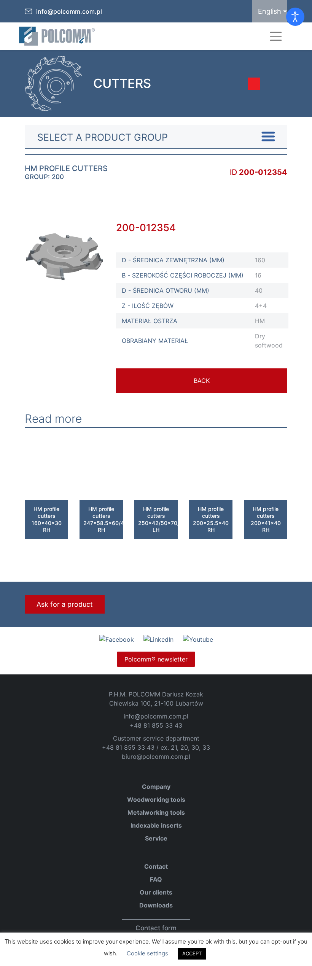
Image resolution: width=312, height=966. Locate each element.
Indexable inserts (156, 825)
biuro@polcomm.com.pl (156, 756)
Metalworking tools (156, 812)
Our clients (156, 892)
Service (156, 838)
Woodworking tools (156, 799)
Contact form (156, 928)
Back (202, 380)
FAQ (156, 879)
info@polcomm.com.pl (69, 11)
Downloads (156, 905)
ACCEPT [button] (192, 953)
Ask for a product (65, 604)
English (269, 11)
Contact (156, 866)
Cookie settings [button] (147, 953)
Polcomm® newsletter (156, 659)
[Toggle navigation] (276, 36)
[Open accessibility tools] (295, 17)
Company (156, 786)
